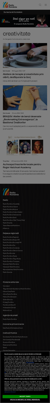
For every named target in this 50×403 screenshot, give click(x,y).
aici (5, 372)
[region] (25, 377)
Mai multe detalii (30, 362)
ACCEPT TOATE (25, 396)
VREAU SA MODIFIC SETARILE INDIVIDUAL (25, 399)
